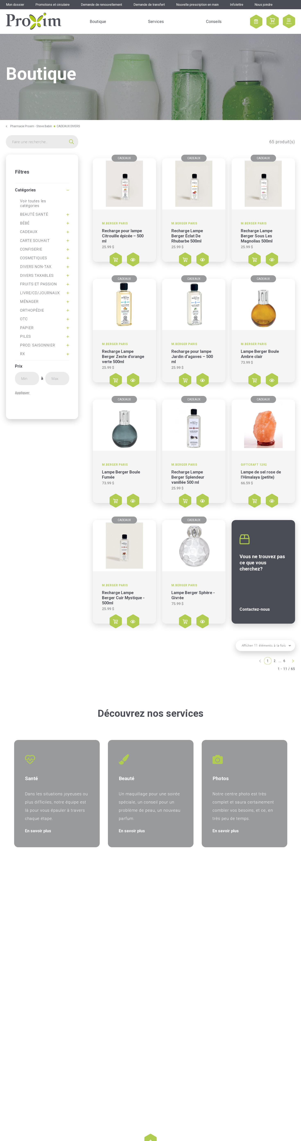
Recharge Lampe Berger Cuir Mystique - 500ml (123, 597)
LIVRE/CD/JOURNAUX (40, 293)
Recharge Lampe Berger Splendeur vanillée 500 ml (187, 477)
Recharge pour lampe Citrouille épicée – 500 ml (123, 236)
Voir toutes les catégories (33, 203)
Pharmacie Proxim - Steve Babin (31, 126)
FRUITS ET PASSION (38, 284)
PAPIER (27, 328)
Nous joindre (264, 5)
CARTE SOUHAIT (35, 240)
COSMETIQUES (33, 258)
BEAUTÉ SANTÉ (34, 214)
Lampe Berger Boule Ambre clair (260, 354)
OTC (24, 319)
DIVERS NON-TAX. (36, 266)
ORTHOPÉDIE (32, 310)
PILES (25, 336)
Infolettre (236, 5)
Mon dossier (15, 5)
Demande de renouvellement (101, 5)
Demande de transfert (149, 5)
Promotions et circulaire (52, 5)
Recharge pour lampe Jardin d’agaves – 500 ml (192, 356)
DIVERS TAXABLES (37, 275)
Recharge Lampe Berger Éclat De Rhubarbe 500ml (187, 236)
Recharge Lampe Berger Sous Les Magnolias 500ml (257, 236)
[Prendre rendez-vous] (256, 21)
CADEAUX (28, 232)
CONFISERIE (31, 249)
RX (22, 354)
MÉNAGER (29, 301)
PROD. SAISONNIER (37, 345)
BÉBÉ (24, 223)
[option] (57, 793)
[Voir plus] (124, 183)
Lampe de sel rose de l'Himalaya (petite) (261, 475)
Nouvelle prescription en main (197, 5)
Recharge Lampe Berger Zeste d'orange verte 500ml (123, 356)
